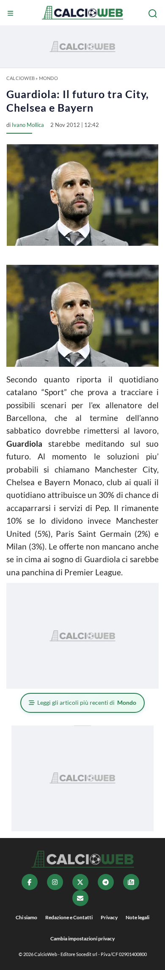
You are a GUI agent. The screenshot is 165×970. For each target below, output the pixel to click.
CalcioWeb (20, 78)
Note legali (137, 917)
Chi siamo (26, 917)
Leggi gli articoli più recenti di (86, 702)
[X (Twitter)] (80, 882)
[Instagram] (55, 882)
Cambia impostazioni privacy (82, 938)
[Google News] (131, 882)
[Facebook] (30, 882)
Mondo (48, 78)
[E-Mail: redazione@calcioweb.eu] (80, 898)
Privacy (109, 917)
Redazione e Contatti (69, 917)
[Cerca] (153, 13)
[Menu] (11, 13)
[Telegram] (106, 882)
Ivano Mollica (28, 124)
